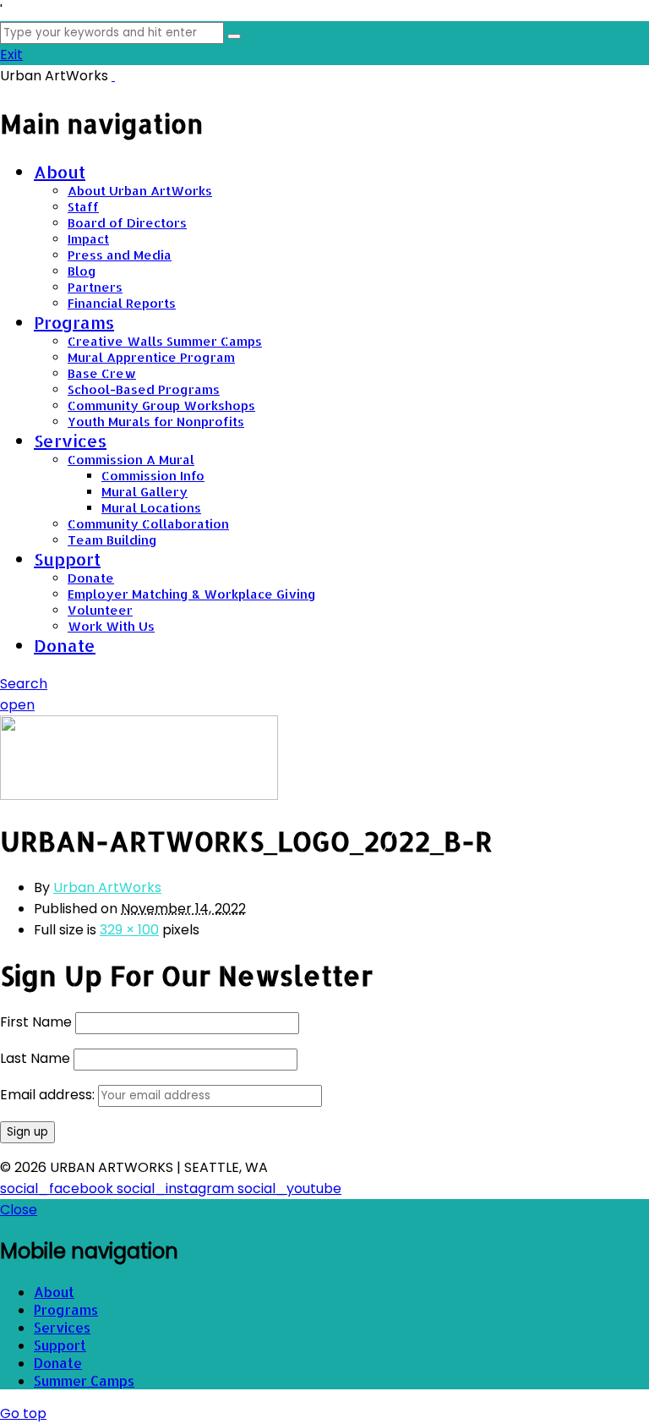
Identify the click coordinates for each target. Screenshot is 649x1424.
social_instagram (177, 1188)
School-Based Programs (144, 389)
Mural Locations (151, 508)
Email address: (49, 1094)
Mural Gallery (144, 492)
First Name (36, 1022)
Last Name (35, 1058)
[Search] (234, 36)
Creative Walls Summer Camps (165, 341)
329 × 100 (129, 929)
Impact (88, 239)
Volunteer (100, 610)
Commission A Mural (131, 460)
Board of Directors (127, 223)
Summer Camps (84, 1380)
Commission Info (153, 476)
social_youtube (289, 1188)
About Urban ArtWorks (140, 191)
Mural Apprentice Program (151, 357)
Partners (95, 287)
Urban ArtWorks (107, 887)
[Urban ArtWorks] (113, 75)
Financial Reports (122, 303)
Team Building (112, 540)
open (17, 705)
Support (67, 559)
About (59, 172)
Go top (23, 1413)
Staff (83, 207)
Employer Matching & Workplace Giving (192, 594)
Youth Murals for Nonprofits (156, 422)
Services (70, 441)
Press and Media (120, 255)
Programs (74, 322)
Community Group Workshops (161, 405)
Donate (91, 578)
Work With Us (111, 626)
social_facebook (58, 1188)
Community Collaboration (148, 524)
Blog (82, 271)
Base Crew (102, 373)
